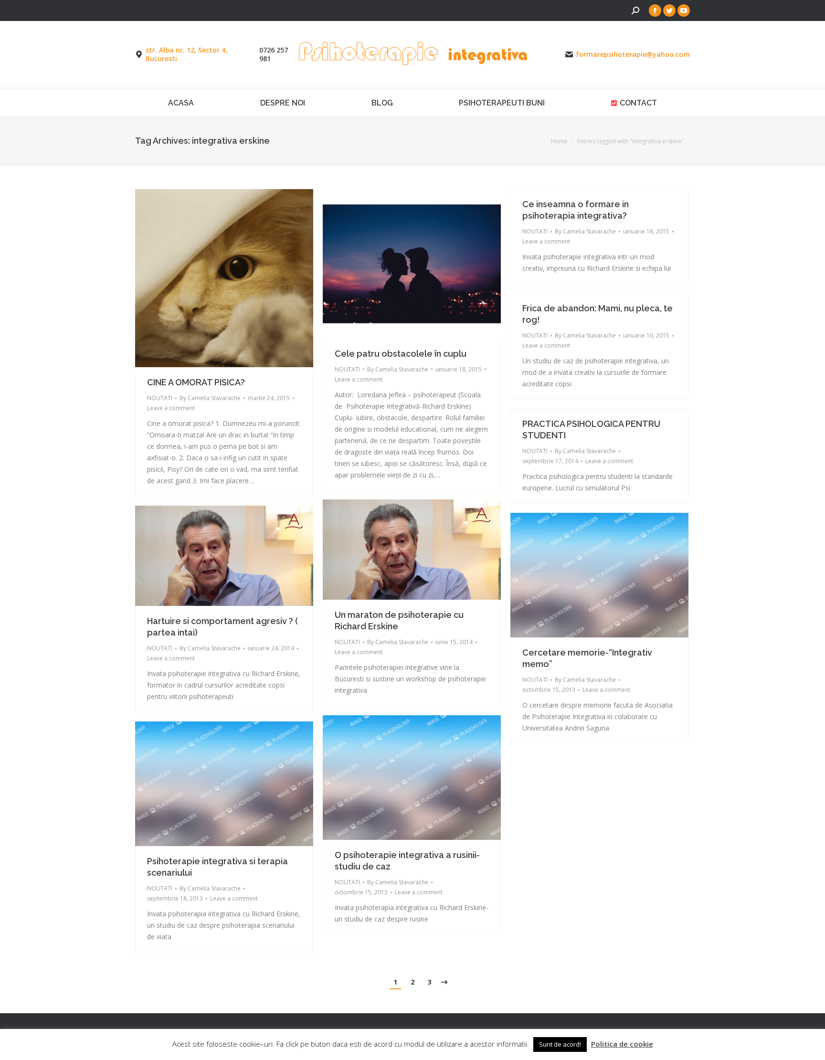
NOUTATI (159, 398)
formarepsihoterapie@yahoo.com (633, 54)
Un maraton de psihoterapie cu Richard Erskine (399, 620)
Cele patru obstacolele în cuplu (400, 354)
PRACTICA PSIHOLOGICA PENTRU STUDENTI (591, 429)
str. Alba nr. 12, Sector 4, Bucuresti (186, 54)
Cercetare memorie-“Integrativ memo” (587, 658)
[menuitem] (181, 102)
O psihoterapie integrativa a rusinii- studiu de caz (407, 860)
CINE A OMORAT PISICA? (196, 382)
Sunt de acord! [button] (560, 1044)
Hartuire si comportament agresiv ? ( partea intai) (222, 626)
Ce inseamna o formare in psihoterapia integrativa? (575, 210)
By (210, 398)
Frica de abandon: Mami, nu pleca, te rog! (597, 314)
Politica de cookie (622, 1044)
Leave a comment (171, 408)
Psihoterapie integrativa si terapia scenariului (217, 867)
